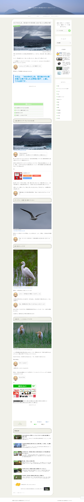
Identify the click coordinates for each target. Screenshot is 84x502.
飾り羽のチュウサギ (19, 112)
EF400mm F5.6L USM (21, 230)
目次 (28, 104)
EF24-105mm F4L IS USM (22, 150)
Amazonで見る (27, 175)
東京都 (22, 402)
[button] (43, 424)
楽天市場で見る (37, 175)
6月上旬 (36, 402)
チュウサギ (31, 402)
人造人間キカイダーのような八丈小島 (22, 107)
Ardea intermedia (26, 402)
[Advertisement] (32, 94)
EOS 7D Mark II (16, 230)
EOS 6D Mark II (16, 150)
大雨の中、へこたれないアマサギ (21, 115)
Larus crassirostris (16, 402)
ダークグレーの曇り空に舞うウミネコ (22, 110)
